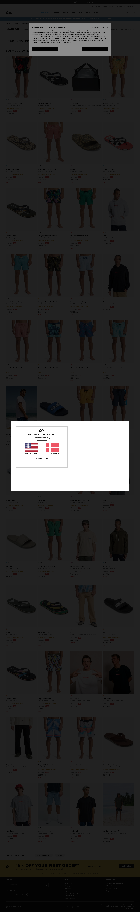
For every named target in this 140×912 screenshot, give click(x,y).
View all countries (42, 458)
